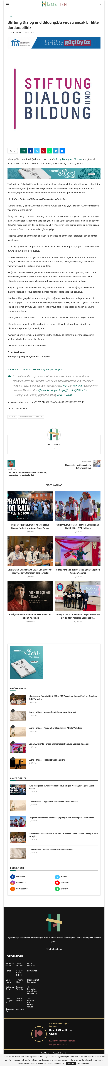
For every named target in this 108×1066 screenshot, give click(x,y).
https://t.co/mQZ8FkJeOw (73, 390)
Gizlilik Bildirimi (84, 1063)
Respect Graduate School (20, 972)
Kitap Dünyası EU (9, 1000)
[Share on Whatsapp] (49, 150)
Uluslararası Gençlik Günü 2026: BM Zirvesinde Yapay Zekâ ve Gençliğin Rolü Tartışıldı (63, 697)
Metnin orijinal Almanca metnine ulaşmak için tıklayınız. (35, 369)
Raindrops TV (10, 1010)
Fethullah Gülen (10, 964)
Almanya (12, 417)
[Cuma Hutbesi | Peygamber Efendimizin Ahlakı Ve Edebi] (18, 732)
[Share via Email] (62, 150)
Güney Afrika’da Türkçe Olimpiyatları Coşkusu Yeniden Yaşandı (59, 744)
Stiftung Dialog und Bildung (67, 159)
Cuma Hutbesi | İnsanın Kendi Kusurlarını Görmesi (52, 712)
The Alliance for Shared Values (30, 1002)
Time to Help (19, 981)
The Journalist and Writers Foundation (32, 990)
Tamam (71, 1063)
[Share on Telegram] (55, 150)
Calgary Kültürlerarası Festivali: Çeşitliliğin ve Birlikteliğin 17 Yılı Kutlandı (61, 818)
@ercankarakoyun (48, 390)
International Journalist (33, 981)
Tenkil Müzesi (19, 964)
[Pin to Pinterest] (43, 150)
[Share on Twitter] (37, 150)
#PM (64, 385)
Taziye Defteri (58, 1053)
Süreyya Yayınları (20, 988)
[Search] (100, 4)
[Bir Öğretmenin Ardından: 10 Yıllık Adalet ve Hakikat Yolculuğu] (30, 596)
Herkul (8, 971)
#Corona (77, 385)
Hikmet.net (32, 971)
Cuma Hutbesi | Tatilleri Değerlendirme (47, 760)
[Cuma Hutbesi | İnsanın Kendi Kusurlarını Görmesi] (18, 716)
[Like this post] (24, 151)
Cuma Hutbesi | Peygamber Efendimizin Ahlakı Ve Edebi (55, 728)
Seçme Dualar (19, 999)
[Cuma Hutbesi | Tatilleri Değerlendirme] (18, 764)
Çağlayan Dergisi (10, 988)
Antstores (20, 1009)
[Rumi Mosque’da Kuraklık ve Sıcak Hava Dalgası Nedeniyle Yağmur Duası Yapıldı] (30, 506)
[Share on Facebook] (30, 150)
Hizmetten (17, 32)
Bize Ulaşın (45, 1053)
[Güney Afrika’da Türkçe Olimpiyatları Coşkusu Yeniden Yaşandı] (77, 551)
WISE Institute (31, 964)
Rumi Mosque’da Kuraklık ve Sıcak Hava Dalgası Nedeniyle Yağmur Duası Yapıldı (61, 787)
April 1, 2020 (64, 395)
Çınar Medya (8, 981)
